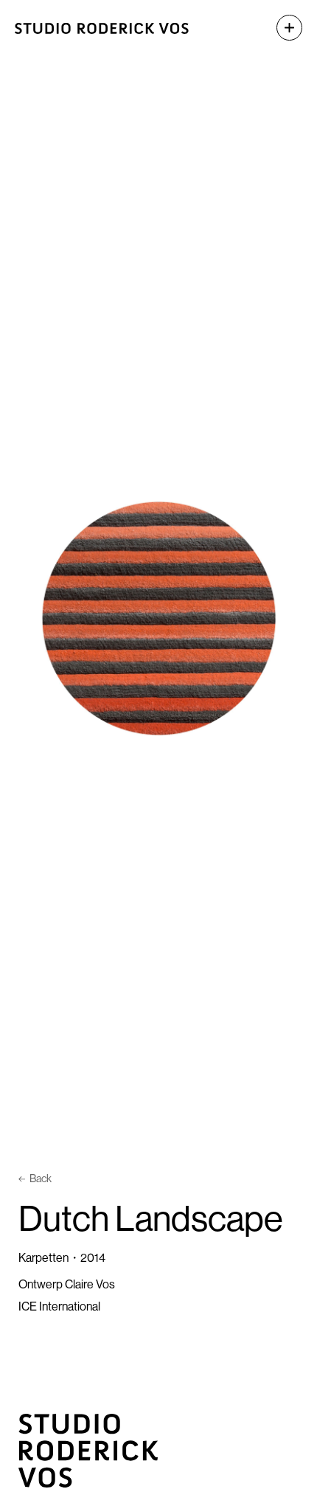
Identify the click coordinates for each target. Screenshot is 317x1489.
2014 (92, 1257)
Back (40, 1178)
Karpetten (43, 1257)
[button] (282, 28)
